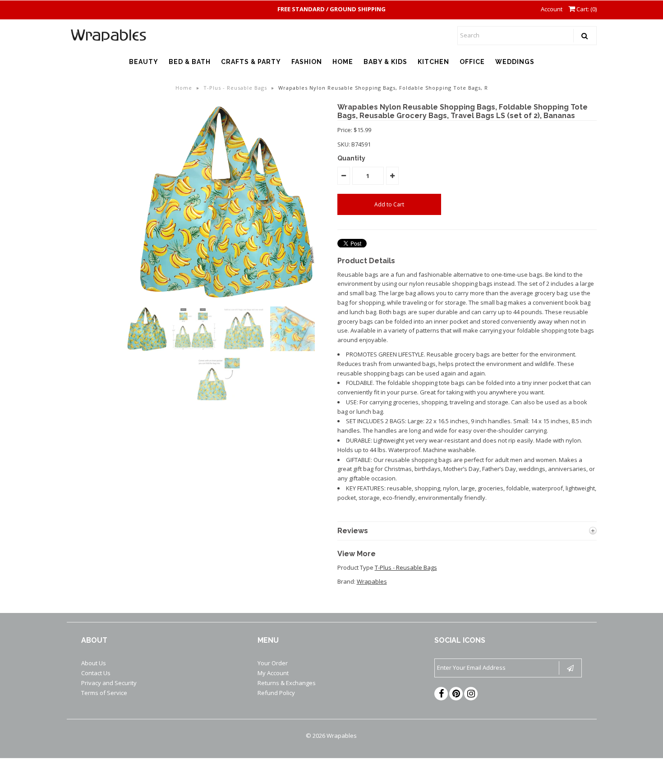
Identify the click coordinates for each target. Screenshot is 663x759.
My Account (273, 673)
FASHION (306, 61)
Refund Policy (276, 693)
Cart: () (586, 9)
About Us (93, 663)
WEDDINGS (514, 61)
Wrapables (372, 581)
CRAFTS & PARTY (251, 61)
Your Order (273, 663)
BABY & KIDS (385, 61)
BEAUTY (143, 61)
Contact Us (95, 673)
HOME (342, 61)
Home (183, 87)
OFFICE (472, 61)
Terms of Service (104, 693)
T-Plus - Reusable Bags (235, 87)
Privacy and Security (109, 683)
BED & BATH (190, 61)
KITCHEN (433, 61)
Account (551, 9)
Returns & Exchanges (287, 683)
